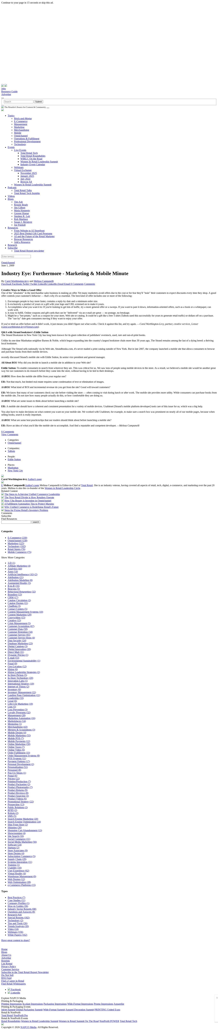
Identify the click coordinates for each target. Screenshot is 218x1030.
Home (4, 949)
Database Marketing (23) (20, 643)
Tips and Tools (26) (17, 923)
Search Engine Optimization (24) (24, 821)
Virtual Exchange (23, 170)
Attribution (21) (15, 577)
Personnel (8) (14, 770)
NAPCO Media (28, 1027)
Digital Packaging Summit (29, 1009)
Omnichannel (21, 135)
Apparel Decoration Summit (79, 1009)
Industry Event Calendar (32, 164)
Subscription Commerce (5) (21, 856)
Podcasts (12, 187)
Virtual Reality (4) (17, 873)
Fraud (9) (12, 663)
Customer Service (10, 969)
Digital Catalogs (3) (17, 646)
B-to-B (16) (13, 586)
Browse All (26, 181)
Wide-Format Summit (54, 1009)
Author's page (35, 479)
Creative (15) (14, 620)
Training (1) (14, 865)
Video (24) (13, 929)
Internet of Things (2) (18, 686)
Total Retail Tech (29, 153)
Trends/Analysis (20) (18, 926)
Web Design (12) (16, 879)
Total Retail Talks (23, 190)
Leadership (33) (16, 698)
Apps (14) (13, 571)
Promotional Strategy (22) (21, 801)
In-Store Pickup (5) (17, 675)
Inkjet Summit (8, 1009)
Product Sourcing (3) (18, 796)
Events (11, 147)
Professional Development (27, 141)
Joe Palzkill (20, 225)
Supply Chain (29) (17, 859)
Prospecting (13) (16, 804)
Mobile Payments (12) (19, 741)
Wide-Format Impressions (80, 1004)
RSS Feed (6, 978)
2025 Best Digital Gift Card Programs (33, 233)
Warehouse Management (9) (22, 876)
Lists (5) (12, 706)
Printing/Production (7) (19, 781)
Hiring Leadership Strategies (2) (24, 672)
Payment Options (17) (19, 761)
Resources (13, 227)
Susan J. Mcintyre (23, 222)
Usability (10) (15, 867)
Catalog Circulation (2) (19, 600)
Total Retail (87, 485)
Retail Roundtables (10, 1021)
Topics (11, 115)
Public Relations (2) (18, 807)
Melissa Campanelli (44, 281)
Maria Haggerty (22, 210)
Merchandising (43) (17, 726)
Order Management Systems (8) (24, 755)
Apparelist (119, 1004)
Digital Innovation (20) (19, 649)
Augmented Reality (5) (19, 583)
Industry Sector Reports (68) (22, 909)
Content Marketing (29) (19, 614)
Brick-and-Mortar (23, 118)
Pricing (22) (14, 778)
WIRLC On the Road (31, 158)
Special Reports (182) (19, 917)
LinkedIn (15, 992)
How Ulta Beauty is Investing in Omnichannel (27, 500)
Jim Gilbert (19, 207)
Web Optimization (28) (19, 882)
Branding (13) (15, 594)
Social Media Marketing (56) (22, 842)
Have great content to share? (15, 940)
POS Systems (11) (17, 758)
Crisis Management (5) (19, 623)
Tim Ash (18, 202)
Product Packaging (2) (19, 784)
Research (12, 245)
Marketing (19, 127)
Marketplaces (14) (17, 721)
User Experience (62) (18, 870)
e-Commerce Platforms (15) (22, 885)
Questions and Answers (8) (21, 911)
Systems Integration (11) (20, 862)
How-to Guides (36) (18, 906)
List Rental (6, 963)
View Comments (9, 434)
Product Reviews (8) (18, 793)
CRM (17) (13, 597)
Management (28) (17, 715)
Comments (89, 284)
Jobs (3, 88)
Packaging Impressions (55, 1004)
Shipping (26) (15, 827)
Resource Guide (9, 91)
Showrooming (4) (17, 833)
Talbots (11, 451)
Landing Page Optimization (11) (24, 695)
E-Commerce (20, 121)
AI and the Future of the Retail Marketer (34, 236)
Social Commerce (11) (19, 839)
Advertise (6, 94)
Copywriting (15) (16, 617)
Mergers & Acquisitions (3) (21, 729)
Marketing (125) (16, 543)
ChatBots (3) (14, 606)
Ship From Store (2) (18, 824)
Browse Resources (23, 239)
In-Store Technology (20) (20, 678)
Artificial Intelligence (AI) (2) (22, 574)
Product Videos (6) (17, 798)
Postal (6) (12, 775)
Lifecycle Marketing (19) (20, 703)
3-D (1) (11, 563)
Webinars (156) (15, 932)
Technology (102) (17, 546)
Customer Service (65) (19, 634)
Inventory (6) (14, 689)
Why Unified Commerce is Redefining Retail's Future (31, 507)
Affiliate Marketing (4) (19, 565)
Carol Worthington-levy (17, 281)
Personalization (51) (18, 767)
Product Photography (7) (20, 787)
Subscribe (13, 248)
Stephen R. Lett (22, 216)
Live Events (20, 150)
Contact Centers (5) (17, 609)
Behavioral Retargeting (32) (22, 591)
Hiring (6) (13, 669)
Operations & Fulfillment (26, 138)
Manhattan (13, 467)
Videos (11, 196)
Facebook (15, 989)
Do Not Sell (7, 975)
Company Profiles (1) (18, 903)
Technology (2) (15, 920)
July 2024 (25, 178)
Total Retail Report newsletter (29, 250)
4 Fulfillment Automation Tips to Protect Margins (29, 503)
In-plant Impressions (33, 1004)
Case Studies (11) (16, 900)
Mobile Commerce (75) (19, 552)
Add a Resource (22, 242)
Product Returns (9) (17, 790)
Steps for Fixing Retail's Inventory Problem (26, 510)
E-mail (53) (13, 657)
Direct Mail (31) (16, 652)
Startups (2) (13, 847)
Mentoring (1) (15, 724)
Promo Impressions (103, 1004)
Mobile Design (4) (17, 732)
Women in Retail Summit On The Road (79, 1021)
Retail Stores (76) (16, 549)
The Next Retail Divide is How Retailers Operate (29, 497)
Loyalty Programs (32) (19, 712)
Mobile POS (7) (16, 738)
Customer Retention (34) (20, 632)
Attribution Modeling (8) (20, 580)
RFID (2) (12, 810)
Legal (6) (12, 701)
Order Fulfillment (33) (19, 752)
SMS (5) (12, 816)
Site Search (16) (16, 836)
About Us (6, 955)
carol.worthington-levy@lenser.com (20, 326)
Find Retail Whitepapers (13, 983)
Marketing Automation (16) (21, 718)
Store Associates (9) (18, 850)
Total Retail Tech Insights (27, 193)
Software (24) (15, 844)
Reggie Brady (21, 204)
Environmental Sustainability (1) (24, 660)
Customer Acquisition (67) (21, 626)
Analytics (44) (15, 568)
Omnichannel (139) (17, 540)
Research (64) (15, 914)
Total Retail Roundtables (32, 155)
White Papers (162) (17, 935)
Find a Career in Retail (12, 981)
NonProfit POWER (109, 1021)
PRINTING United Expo (107, 1009)
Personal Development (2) (21, 764)
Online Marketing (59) (19, 744)
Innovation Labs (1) (18, 680)
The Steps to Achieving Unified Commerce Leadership (32, 494)
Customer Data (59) (18, 629)
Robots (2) (13, 813)
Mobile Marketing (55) (19, 735)
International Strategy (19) (21, 683)
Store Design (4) (16, 853)
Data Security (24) (17, 640)
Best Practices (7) (16, 897)
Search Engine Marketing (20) (23, 819)
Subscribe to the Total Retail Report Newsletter (25, 972)
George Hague (21, 213)
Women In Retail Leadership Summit (39, 161)
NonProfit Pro (21, 1015)
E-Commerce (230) (17, 537)
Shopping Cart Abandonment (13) (25, 830)
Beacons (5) (14, 588)
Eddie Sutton (14, 459)
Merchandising (21, 130)
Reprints (5, 960)
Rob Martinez (21, 219)
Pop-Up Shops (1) (17, 773)
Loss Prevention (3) (17, 709)
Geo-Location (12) (17, 666)
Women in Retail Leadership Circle (62, 488)
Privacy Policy (8, 966)
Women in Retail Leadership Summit (39, 1021)
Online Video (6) (16, 749)
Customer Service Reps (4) (21, 637)
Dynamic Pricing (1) (18, 655)
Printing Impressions (11, 1004)
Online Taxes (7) (16, 747)
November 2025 (28, 173)
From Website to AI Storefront (29, 230)
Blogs (11, 199)
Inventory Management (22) (22, 692)
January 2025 (27, 176)
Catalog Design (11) (18, 603)
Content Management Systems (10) (25, 611)
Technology (20, 144)
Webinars (18, 167)
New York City (15, 470)
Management (20, 124)
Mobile (17, 132)
